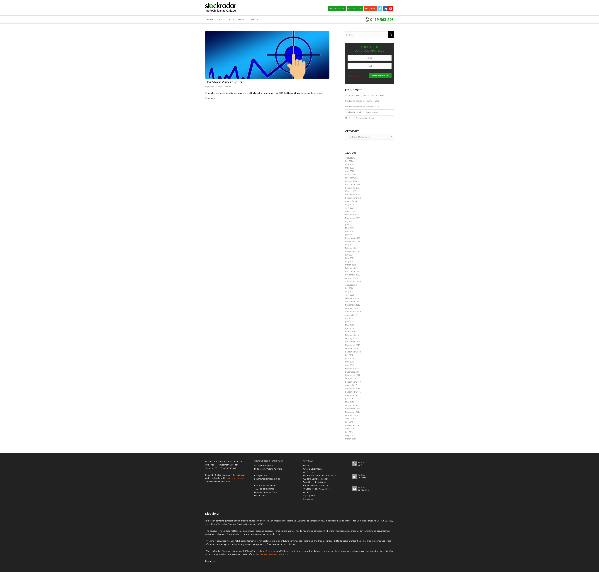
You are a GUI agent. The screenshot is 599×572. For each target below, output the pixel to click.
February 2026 (352, 177)
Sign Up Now (309, 495)
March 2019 (350, 331)
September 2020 (353, 281)
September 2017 (353, 381)
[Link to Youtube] (390, 8)
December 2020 (352, 271)
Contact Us (308, 498)
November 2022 (352, 241)
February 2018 (352, 368)
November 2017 (352, 375)
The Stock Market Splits (223, 82)
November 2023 (352, 218)
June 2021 (349, 258)
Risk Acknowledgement (265, 485)
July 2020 (349, 288)
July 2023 (349, 221)
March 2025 (350, 191)
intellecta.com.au (235, 478)
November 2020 (352, 274)
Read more (210, 98)
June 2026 (349, 164)
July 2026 (349, 161)
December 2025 (352, 184)
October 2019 (351, 308)
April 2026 (349, 171)
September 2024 (353, 197)
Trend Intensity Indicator (314, 482)
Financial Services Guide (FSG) (273, 554)
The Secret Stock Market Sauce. (360, 118)
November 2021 (352, 251)
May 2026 (349, 167)
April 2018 (349, 365)
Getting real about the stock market (320, 475)
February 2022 (352, 248)
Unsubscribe (260, 495)
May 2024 (349, 204)
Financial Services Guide (265, 492)
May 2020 (349, 291)
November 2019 (352, 304)
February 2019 (352, 335)
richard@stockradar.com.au (267, 478)
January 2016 (351, 405)
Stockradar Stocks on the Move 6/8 (361, 112)
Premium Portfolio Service (315, 485)
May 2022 (349, 244)
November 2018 (352, 345)
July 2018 (349, 355)
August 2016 (351, 395)
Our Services (309, 472)
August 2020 (351, 284)
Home (306, 465)
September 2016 (353, 391)
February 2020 (352, 298)
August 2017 (351, 385)
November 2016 (352, 388)
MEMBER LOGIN (337, 8)
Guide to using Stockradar (315, 478)
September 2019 (353, 311)
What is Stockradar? (312, 468)
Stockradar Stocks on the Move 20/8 (362, 100)
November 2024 (352, 194)
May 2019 (349, 324)
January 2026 (351, 181)
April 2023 (349, 231)
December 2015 (352, 408)
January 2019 (351, 338)
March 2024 (350, 211)
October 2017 (351, 378)
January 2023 (351, 234)
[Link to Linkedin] (385, 8)
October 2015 (351, 415)
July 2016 (349, 398)
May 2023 (349, 228)
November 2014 (352, 425)
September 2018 (353, 351)
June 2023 (349, 224)
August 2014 (351, 428)
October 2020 (351, 278)
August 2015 (351, 418)
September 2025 (353, 187)
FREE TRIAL (370, 8)
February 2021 (352, 268)
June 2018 (349, 358)
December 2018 (352, 341)
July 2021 (349, 254)
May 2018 (349, 361)
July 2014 (349, 432)
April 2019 (349, 328)
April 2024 (349, 207)
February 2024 (352, 214)
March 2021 (350, 264)
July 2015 (349, 421)
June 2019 (349, 321)
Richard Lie (231, 86)
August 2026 (351, 157)
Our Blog (307, 492)
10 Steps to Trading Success (316, 488)
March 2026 (350, 174)
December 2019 (352, 301)
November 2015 (352, 411)
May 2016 (349, 402)
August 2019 (351, 315)
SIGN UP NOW (354, 8)
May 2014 (349, 435)
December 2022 (352, 238)
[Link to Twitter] (379, 8)
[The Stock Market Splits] (267, 55)
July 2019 (349, 318)
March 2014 (350, 438)
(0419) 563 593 (260, 475)
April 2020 (349, 294)
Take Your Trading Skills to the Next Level (364, 95)
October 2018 (351, 348)
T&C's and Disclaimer (264, 488)
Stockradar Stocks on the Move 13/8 (362, 106)
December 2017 (352, 371)
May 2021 (349, 261)
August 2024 (351, 201)
